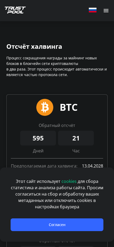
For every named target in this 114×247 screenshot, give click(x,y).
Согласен (57, 224)
